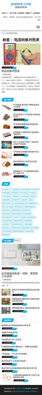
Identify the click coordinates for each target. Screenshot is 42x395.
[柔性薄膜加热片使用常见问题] (7, 164)
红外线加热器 (6, 231)
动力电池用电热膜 (18, 203)
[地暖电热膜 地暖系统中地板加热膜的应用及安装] (6, 301)
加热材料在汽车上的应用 (11, 339)
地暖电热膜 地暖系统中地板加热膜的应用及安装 (25, 300)
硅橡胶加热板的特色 (10, 332)
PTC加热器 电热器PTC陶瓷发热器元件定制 (26, 106)
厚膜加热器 (18, 207)
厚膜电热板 (15, 210)
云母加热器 (6, 196)
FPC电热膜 (14, 189)
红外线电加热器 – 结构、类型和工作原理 (20, 275)
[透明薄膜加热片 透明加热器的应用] (6, 310)
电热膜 (23, 217)
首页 (3, 33)
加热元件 (34, 196)
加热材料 (24, 200)
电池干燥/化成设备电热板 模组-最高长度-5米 (19, 368)
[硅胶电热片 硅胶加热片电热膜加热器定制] (7, 135)
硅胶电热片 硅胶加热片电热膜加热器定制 (26, 133)
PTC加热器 (23, 193)
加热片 (31, 200)
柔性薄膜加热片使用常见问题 (25, 161)
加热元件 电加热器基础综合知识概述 (25, 291)
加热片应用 (6, 203)
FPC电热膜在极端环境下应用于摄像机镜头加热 (26, 376)
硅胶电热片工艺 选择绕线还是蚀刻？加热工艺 (26, 172)
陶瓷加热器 (6, 235)
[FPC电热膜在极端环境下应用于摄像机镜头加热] (7, 378)
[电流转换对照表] (21, 54)
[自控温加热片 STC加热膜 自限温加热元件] (7, 117)
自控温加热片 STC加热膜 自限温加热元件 (26, 115)
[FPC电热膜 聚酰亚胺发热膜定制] (7, 126)
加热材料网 (16, 391)
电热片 (17, 217)
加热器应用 (15, 200)
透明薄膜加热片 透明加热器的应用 (25, 308)
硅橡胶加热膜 (17, 221)
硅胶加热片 (6, 224)
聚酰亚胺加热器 (18, 231)
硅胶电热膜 (15, 228)
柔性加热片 (28, 214)
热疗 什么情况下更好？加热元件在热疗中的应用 (26, 143)
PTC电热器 (32, 193)
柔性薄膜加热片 (7, 217)
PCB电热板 (5, 193)
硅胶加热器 (28, 221)
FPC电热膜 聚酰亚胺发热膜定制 (25, 124)
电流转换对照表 (11, 71)
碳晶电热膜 (25, 228)
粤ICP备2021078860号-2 (30, 391)
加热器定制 (6, 200)
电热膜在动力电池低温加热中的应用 (16, 325)
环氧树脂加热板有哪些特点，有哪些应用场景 (20, 347)
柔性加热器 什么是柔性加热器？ (14, 361)
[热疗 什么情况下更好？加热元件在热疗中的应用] (7, 145)
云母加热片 (15, 196)
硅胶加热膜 (28, 224)
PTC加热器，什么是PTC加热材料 (14, 354)
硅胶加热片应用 (17, 224)
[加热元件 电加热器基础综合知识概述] (6, 292)
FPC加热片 (5, 189)
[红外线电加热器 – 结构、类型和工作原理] (21, 255)
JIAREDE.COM (20, 388)
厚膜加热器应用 (29, 207)
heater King (7, 74)
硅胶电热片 (6, 228)
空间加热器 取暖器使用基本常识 (26, 152)
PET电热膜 (14, 193)
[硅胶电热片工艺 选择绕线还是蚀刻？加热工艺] (7, 174)
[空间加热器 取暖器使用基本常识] (7, 154)
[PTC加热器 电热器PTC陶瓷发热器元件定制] (7, 107)
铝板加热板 (29, 231)
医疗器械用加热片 (32, 203)
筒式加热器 (34, 228)
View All (16, 240)
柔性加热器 (6, 214)
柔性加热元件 (25, 210)
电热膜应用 (31, 217)
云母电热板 (25, 196)
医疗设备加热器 (7, 207)
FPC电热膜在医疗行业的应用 (29, 189)
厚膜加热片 (6, 210)
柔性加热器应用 (17, 214)
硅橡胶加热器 (6, 221)
